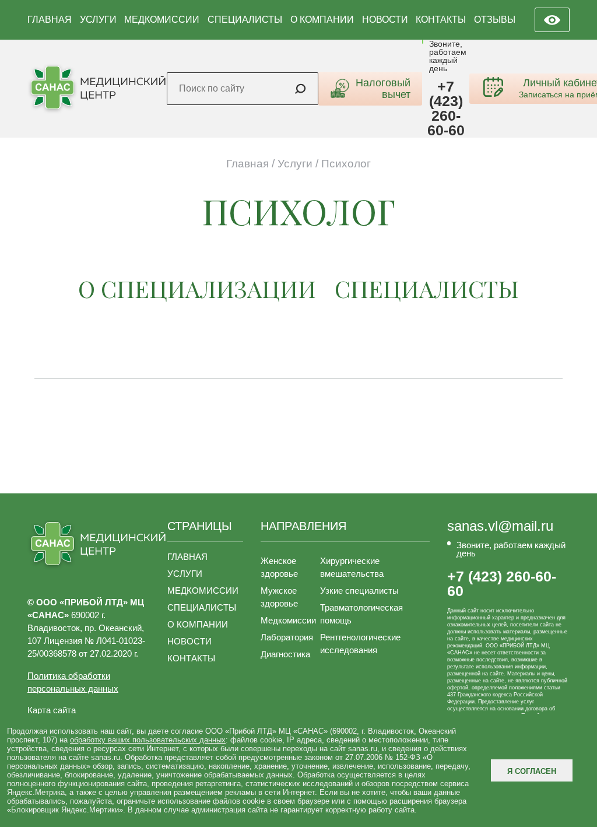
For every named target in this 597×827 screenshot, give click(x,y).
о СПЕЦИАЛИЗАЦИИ (197, 288)
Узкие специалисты (359, 590)
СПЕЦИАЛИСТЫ (245, 19)
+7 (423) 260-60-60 (446, 108)
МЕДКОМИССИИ (161, 19)
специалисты (427, 288)
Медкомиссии (288, 620)
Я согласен (531, 771)
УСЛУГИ (98, 19)
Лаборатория (287, 637)
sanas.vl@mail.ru (500, 526)
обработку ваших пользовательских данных (148, 739)
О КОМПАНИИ (322, 19)
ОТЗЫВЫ (494, 19)
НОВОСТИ (385, 19)
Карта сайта (51, 710)
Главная (247, 163)
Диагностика (285, 654)
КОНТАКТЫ (441, 19)
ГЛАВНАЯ (49, 19)
